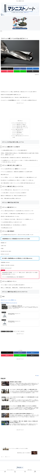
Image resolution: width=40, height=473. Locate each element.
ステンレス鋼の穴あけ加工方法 (17, 129)
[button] (33, 71)
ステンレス (15, 331)
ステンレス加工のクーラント (18, 134)
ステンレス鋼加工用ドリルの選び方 (19, 124)
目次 (18, 120)
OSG (14, 137)
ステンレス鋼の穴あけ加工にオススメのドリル (20, 135)
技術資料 (8, 331)
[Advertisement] (20, 34)
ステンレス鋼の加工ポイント (18, 130)
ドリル (20, 331)
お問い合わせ (30, 469)
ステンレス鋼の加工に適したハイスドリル (20, 127)
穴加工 (12, 331)
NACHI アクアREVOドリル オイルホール (9, 302)
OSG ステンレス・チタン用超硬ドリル (8, 300)
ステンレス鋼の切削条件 (17, 132)
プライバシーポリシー (10, 469)
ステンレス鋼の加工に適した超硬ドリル (20, 126)
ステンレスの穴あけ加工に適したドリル (19, 122)
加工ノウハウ (3, 331)
